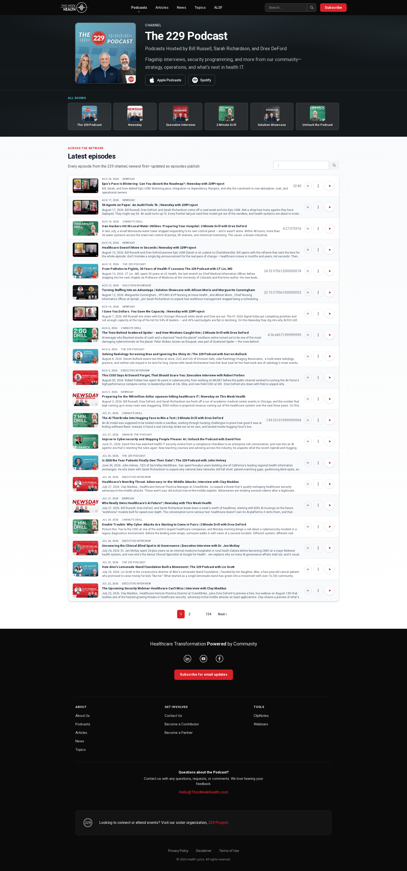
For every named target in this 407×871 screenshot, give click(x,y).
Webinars (261, 724)
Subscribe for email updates (203, 674)
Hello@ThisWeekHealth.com (203, 792)
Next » (222, 614)
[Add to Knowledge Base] (308, 186)
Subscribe (333, 7)
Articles (161, 7)
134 (208, 614)
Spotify (205, 80)
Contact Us (173, 716)
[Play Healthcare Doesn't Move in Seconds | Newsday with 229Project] (85, 250)
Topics (200, 7)
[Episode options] (318, 186)
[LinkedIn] (187, 658)
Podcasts (139, 7)
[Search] (311, 7)
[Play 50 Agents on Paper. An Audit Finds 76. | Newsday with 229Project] (85, 207)
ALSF (218, 7)
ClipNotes (261, 716)
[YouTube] (203, 658)
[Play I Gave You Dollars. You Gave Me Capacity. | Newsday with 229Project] (85, 314)
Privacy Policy (178, 851)
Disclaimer (204, 851)
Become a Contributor (182, 724)
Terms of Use (229, 851)
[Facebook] (219, 658)
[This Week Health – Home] (74, 7)
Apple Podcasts (169, 80)
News (181, 7)
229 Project (218, 822)
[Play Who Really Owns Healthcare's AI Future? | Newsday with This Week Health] (85, 505)
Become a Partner (179, 733)
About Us (82, 716)
